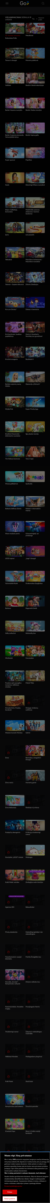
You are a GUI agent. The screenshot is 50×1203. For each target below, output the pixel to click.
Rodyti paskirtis (9, 1199)
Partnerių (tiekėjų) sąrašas (13, 1186)
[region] (25, 1177)
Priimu (9, 1192)
